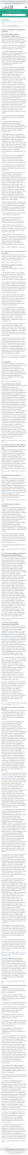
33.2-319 (13, 542)
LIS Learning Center (10, 1)
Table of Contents (4, 21)
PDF (14, 26)
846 (7, 247)
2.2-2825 (13, 492)
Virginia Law (14, 12)
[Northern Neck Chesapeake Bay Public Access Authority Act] (2, 26)
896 (6, 952)
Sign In (20, 1153)
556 (24, 952)
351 (11, 620)
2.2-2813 (6, 492)
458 (20, 954)
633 (2, 359)
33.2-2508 (17, 527)
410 (22, 952)
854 (4, 704)
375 (5, 442)
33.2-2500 (5, 558)
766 (7, 703)
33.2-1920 (5, 965)
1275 (17, 704)
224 (2, 442)
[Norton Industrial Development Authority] (7, 26)
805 (20, 247)
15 (9, 618)
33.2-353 (3, 153)
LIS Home (8, 1149)
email (17, 26)
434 (2, 357)
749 (2, 249)
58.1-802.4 (17, 638)
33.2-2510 (7, 451)
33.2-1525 (13, 677)
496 (5, 620)
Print (11, 26)
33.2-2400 (4, 638)
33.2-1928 (5, 61)
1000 (20, 356)
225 (2, 955)
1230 (14, 704)
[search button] (24, 15)
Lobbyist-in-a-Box (13, 1149)
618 (2, 550)
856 (7, 704)
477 (2, 620)
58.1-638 (9, 638)
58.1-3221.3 (4, 776)
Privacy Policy (21, 1149)
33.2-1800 (16, 899)
